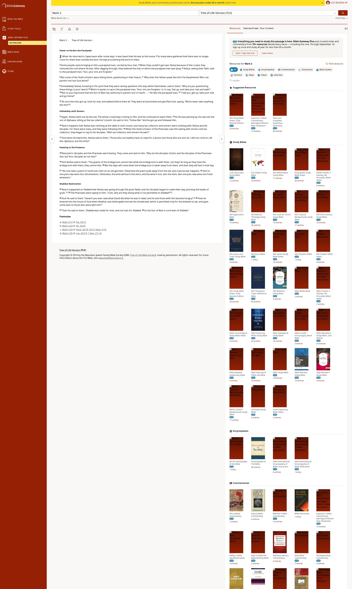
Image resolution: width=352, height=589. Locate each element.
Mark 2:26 (67, 233)
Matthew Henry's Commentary (281, 556)
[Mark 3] (222, 139)
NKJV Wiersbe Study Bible (301, 373)
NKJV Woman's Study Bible (323, 373)
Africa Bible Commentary (235, 514)
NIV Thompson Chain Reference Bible (258, 293)
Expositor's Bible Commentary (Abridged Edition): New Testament (260, 122)
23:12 (91, 229)
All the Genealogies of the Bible (238, 462)
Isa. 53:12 (81, 222)
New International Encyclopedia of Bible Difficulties (303, 464)
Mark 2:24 (67, 225)
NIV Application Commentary (323, 556)
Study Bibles (239, 142)
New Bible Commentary (300, 556)
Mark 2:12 (67, 222)
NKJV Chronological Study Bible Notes (238, 334)
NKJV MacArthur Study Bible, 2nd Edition (324, 335)
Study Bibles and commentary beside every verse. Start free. (187, 2)
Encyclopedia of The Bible (258, 462)
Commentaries (241, 483)
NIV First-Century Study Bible (324, 215)
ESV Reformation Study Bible (280, 173)
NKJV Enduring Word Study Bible (259, 334)
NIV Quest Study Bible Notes (280, 255)
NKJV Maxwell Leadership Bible (237, 373)
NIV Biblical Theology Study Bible (258, 217)
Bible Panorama (302, 513)
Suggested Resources (244, 87)
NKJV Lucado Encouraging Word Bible (303, 335)
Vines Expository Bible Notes (280, 410)
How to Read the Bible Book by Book (260, 556)
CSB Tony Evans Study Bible (236, 173)
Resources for (240, 63)
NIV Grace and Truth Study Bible (237, 255)
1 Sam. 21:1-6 (94, 233)
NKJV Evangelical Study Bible (280, 334)
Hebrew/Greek (251, 28)
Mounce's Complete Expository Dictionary (277, 122)
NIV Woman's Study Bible (279, 292)
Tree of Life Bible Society (142, 255)
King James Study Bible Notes (303, 173)
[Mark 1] (52, 139)
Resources (235, 28)
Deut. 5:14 (101, 229)
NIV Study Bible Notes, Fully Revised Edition (236, 120)
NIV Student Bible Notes (324, 255)
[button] (336, 3)
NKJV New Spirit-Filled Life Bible (258, 373)
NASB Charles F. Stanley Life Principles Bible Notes (323, 176)
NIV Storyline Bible (303, 254)
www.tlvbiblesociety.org (110, 257)
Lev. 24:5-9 (81, 233)
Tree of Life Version (69, 250)
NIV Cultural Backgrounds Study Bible (304, 217)
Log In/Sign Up (339, 2)
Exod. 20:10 (82, 229)
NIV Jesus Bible (258, 254)
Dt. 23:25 (80, 225)
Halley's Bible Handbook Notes (237, 556)
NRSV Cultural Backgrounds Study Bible (238, 412)
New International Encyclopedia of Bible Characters (281, 464)
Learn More (267, 53)
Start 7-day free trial (245, 53)
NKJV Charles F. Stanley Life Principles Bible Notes (323, 295)
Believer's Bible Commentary (280, 514)
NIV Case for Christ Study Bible (281, 215)
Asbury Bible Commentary (257, 514)
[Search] (343, 13)
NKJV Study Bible (280, 372)
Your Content (267, 28)
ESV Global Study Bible (259, 173)
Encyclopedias (240, 431)
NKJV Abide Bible (302, 291)
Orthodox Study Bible (258, 410)
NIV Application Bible (236, 215)
